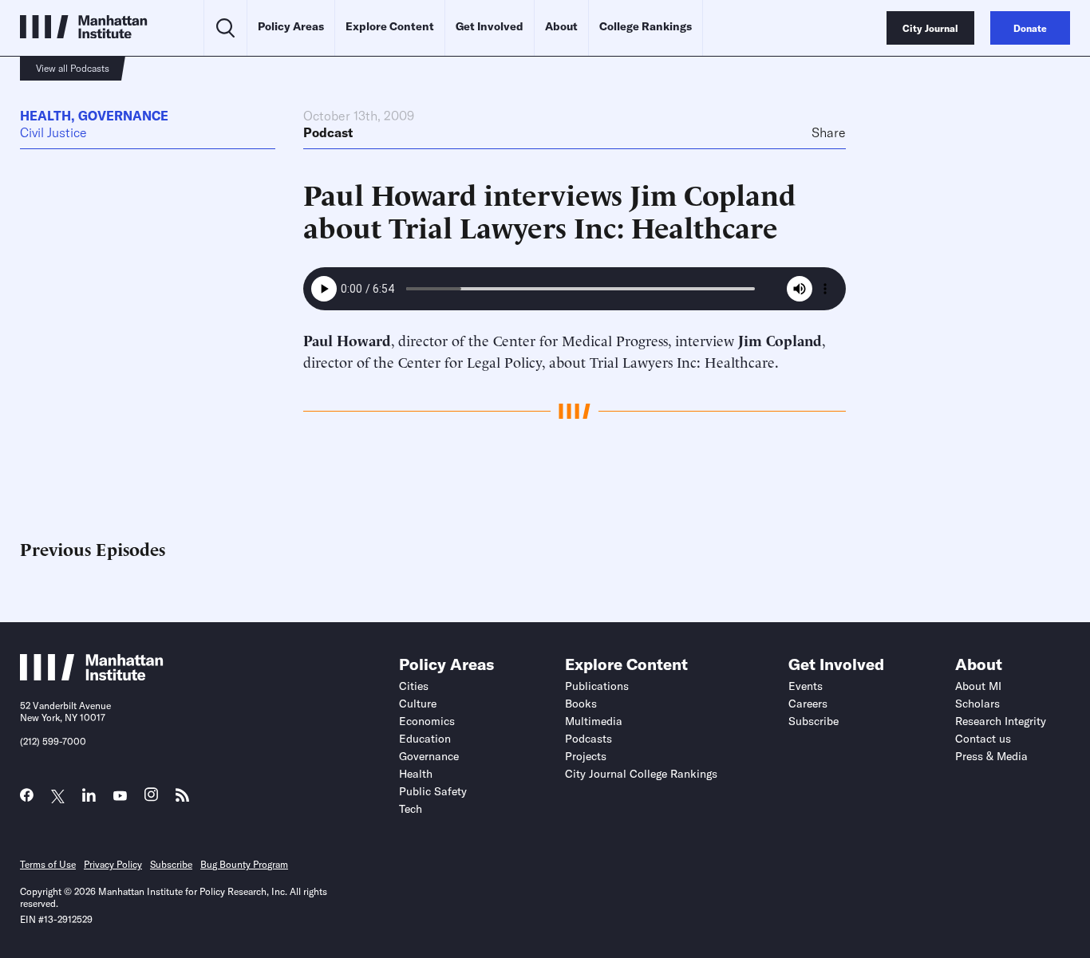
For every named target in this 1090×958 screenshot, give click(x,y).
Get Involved (489, 26)
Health (45, 116)
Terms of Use (48, 864)
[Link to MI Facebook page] (27, 799)
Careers (807, 703)
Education (425, 738)
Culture (417, 703)
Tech (410, 809)
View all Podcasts (72, 68)
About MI (978, 686)
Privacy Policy (113, 864)
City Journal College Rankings (641, 774)
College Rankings (645, 26)
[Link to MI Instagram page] (151, 799)
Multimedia (593, 721)
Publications (597, 686)
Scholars (977, 703)
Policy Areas (291, 26)
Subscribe (813, 721)
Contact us (983, 738)
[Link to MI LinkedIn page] (89, 799)
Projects (585, 756)
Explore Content (390, 26)
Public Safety (433, 791)
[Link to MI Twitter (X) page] (58, 796)
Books (581, 703)
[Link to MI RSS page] (182, 799)
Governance (123, 116)
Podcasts (588, 738)
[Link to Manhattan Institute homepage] (92, 676)
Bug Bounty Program (244, 864)
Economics (427, 721)
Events (805, 686)
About (561, 26)
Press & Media (991, 756)
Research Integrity (1000, 721)
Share (829, 132)
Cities (413, 686)
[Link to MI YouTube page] (120, 796)
